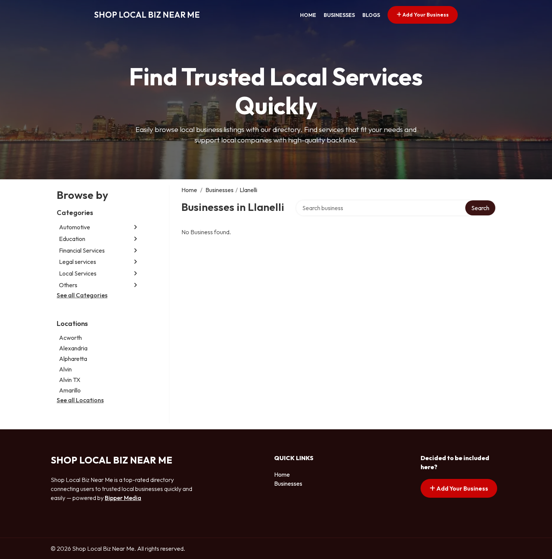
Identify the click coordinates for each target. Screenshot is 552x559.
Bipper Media (123, 497)
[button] (135, 227)
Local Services (78, 273)
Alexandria (73, 348)
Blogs (371, 15)
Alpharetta (73, 358)
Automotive (74, 227)
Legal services (77, 261)
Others (68, 285)
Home (308, 15)
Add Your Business (425, 14)
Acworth (70, 337)
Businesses (339, 15)
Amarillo (70, 390)
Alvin (65, 369)
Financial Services (82, 250)
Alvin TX (69, 379)
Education (72, 238)
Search (480, 208)
